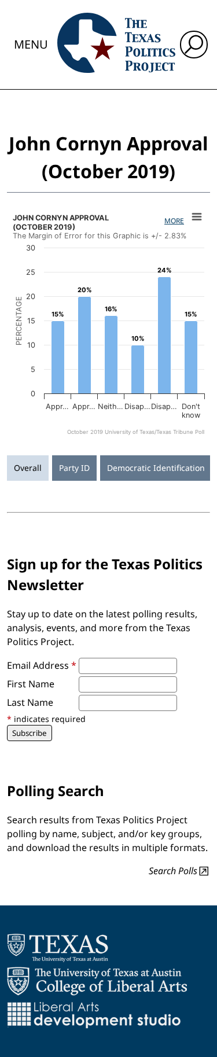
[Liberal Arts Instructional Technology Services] (94, 1014)
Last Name (30, 702)
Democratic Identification (156, 467)
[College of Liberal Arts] (97, 981)
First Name (30, 683)
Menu (31, 44)
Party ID (74, 467)
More (174, 221)
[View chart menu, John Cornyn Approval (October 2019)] (197, 217)
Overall (28, 467)
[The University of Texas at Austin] (57, 947)
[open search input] (194, 44)
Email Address (41, 665)
